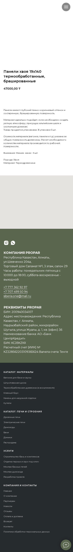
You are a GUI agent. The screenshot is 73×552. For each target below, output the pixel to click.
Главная (8, 491)
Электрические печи (14, 422)
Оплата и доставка (13, 516)
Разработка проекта (14, 477)
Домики (8, 437)
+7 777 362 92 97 (15, 287)
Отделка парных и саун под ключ (21, 461)
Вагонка (8, 377)
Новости (8, 506)
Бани (6, 432)
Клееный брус (11, 393)
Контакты (8, 526)
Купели (7, 403)
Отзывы (8, 511)
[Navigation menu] (66, 7)
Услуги (9, 451)
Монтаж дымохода (13, 471)
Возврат (8, 521)
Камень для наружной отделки (20, 398)
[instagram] (6, 242)
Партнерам (9, 501)
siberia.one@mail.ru (17, 296)
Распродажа (10, 442)
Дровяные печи (12, 417)
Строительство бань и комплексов (21, 456)
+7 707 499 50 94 (16, 291)
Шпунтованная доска (15, 382)
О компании (10, 496)
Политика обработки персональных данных (27, 531)
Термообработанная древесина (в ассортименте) (29, 387)
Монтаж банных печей (15, 466)
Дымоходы (9, 427)
